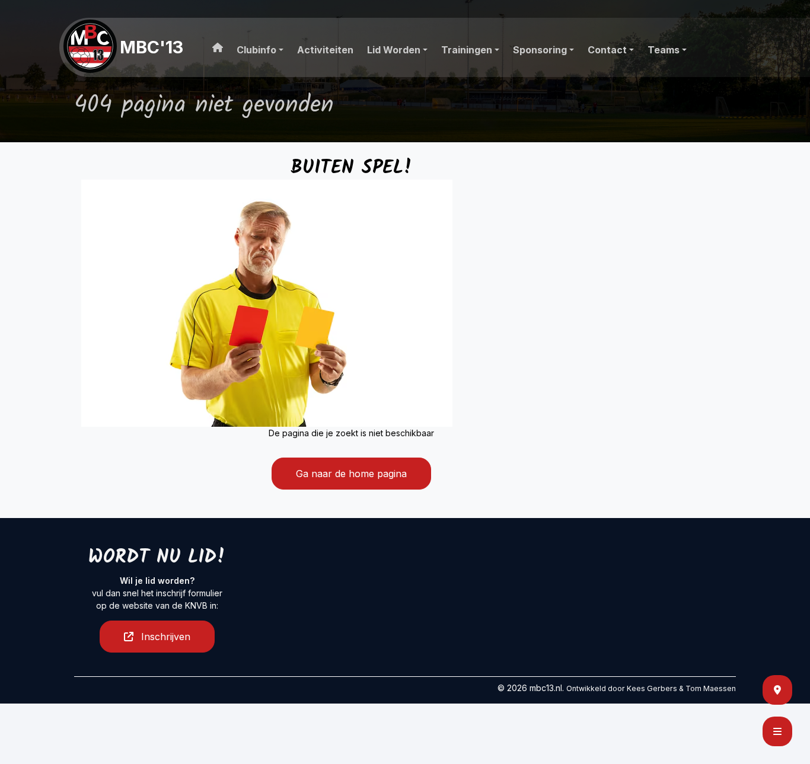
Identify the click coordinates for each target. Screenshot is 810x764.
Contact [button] (607, 50)
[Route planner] (777, 690)
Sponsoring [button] (540, 50)
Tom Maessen (710, 688)
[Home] (215, 45)
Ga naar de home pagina (351, 474)
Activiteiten (325, 50)
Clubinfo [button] (256, 50)
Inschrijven (164, 636)
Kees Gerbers (652, 688)
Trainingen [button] (466, 50)
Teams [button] (664, 50)
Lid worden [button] (393, 50)
